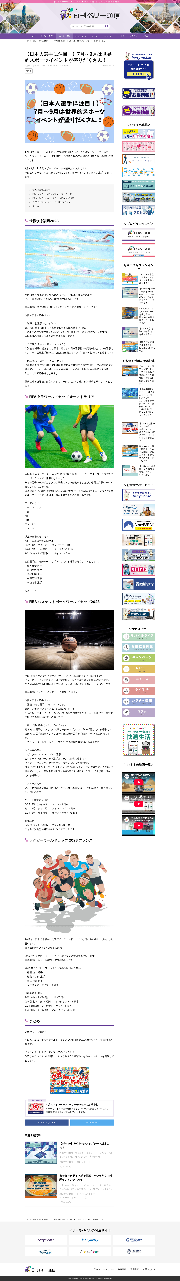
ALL (34, 36)
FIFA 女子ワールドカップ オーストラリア (52, 194)
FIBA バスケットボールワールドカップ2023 (53, 198)
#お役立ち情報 (32, 65)
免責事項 (122, 1269)
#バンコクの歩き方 (86, 1194)
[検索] (107, 26)
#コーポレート (84, 1162)
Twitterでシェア (92, 1122)
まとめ (35, 206)
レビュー (95, 36)
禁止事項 (134, 1269)
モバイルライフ (47, 36)
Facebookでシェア (47, 1122)
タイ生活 (120, 36)
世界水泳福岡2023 (41, 190)
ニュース (108, 36)
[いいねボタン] (27, 71)
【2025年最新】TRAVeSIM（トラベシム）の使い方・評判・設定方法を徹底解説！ (89, 2)
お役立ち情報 (64, 36)
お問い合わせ (149, 1269)
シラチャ (133, 36)
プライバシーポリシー (103, 1269)
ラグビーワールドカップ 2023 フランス (51, 202)
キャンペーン (80, 36)
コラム (145, 36)
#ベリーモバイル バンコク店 (55, 65)
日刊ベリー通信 (30, 41)
